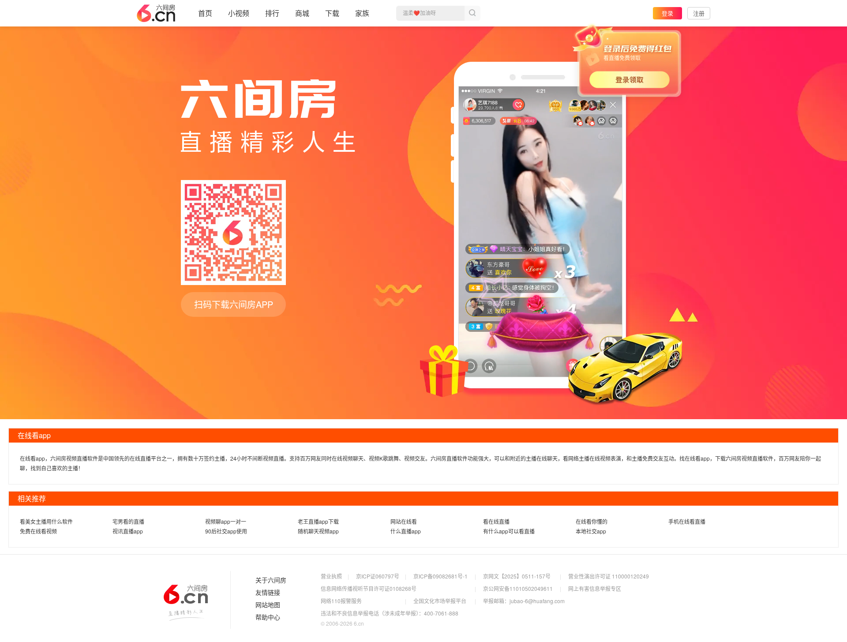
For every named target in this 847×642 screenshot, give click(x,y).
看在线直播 (496, 521)
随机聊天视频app (318, 531)
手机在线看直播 (686, 521)
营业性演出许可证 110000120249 (608, 576)
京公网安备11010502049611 (518, 588)
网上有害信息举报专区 (594, 588)
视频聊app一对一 (225, 521)
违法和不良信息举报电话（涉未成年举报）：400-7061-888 (389, 613)
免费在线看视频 (38, 531)
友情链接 (267, 592)
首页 (205, 13)
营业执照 (331, 576)
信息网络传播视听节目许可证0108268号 (368, 588)
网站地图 (267, 604)
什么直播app (405, 531)
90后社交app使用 (226, 531)
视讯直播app (127, 531)
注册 (699, 13)
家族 (362, 13)
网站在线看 (403, 521)
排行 (272, 13)
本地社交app (591, 531)
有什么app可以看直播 (509, 531)
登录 (667, 13)
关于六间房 (270, 580)
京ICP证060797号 (377, 576)
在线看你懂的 (591, 521)
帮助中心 (267, 617)
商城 (302, 13)
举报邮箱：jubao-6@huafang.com (524, 600)
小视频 (238, 13)
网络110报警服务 (341, 600)
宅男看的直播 (128, 521)
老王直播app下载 (318, 521)
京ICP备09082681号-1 (440, 576)
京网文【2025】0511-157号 (517, 576)
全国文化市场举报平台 (439, 600)
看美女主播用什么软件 (46, 521)
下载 (332, 13)
